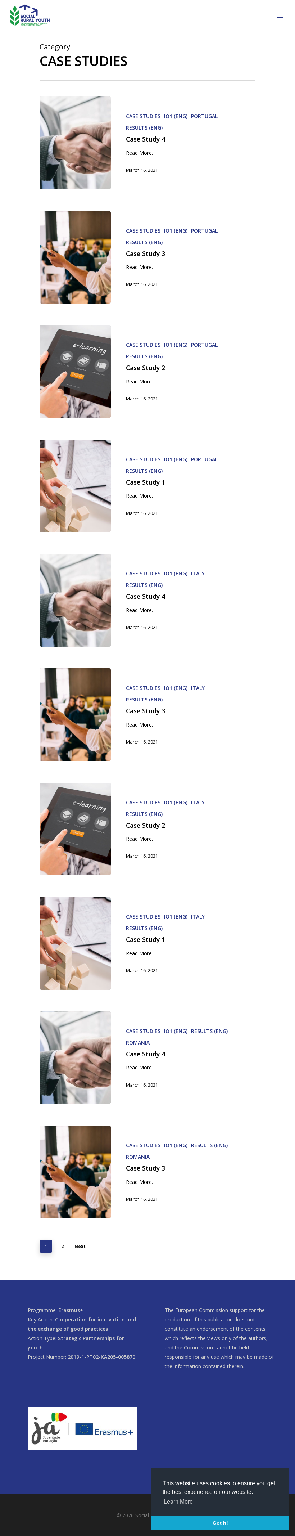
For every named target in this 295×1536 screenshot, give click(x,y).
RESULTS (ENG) (144, 127)
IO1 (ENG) (175, 116)
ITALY (198, 573)
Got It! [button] (220, 1523)
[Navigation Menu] (281, 15)
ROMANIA (138, 1042)
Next (80, 1246)
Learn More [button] (178, 1502)
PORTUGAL (204, 116)
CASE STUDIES (143, 116)
